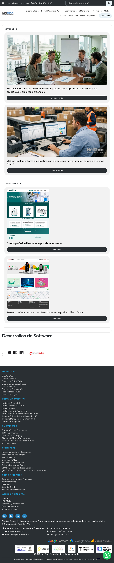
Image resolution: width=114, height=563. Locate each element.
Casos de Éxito (66, 15)
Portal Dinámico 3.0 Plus (13, 405)
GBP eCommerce (10, 433)
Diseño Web (7, 376)
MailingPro (6, 484)
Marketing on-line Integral (13, 454)
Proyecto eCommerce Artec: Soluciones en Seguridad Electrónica (45, 312)
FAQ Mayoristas (9, 443)
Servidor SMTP (8, 487)
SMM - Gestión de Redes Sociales (17, 468)
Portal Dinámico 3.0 (50, 11)
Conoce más (57, 98)
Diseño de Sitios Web (12, 381)
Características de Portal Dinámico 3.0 (19, 416)
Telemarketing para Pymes (14, 465)
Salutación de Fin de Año (13, 489)
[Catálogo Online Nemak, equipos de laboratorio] (57, 214)
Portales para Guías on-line (14, 411)
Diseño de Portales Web (13, 389)
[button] (98, 559)
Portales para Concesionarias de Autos (20, 413)
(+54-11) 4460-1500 (42, 3)
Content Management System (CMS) (19, 419)
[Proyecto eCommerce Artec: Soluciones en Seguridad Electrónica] (57, 284)
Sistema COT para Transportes (16, 438)
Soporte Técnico (9, 509)
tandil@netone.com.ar (60, 534)
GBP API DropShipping (12, 435)
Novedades (80, 15)
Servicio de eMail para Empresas (17, 479)
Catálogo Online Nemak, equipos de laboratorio (34, 243)
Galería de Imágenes (11, 421)
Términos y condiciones (13, 503)
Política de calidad (10, 506)
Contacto (6, 498)
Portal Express (8, 408)
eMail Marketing (9, 481)
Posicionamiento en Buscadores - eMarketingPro (77, 559)
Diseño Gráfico (9, 378)
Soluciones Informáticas (13, 462)
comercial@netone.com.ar (17, 3)
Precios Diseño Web (11, 392)
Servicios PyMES (9, 460)
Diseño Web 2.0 (9, 386)
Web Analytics (8, 457)
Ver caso (57, 249)
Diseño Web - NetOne (23, 559)
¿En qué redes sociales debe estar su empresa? (24, 470)
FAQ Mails (6, 501)
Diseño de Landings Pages (14, 384)
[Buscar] (109, 3)
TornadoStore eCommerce (14, 430)
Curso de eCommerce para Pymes (18, 440)
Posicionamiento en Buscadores (16, 452)
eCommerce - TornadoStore (44, 559)
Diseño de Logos (9, 394)
